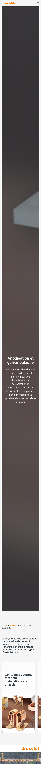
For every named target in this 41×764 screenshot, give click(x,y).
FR (33, 3)
